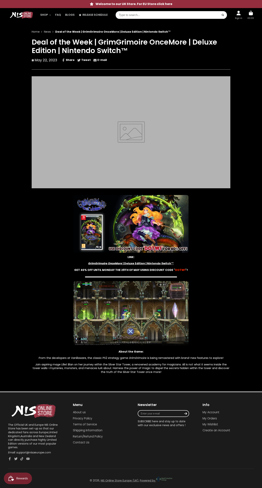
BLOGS (70, 15)
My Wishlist (210, 424)
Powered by (148, 480)
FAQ (58, 15)
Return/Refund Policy (88, 436)
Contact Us (81, 442)
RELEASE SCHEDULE (95, 15)
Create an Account (216, 430)
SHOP (44, 15)
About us (79, 412)
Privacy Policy (82, 418)
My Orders (210, 418)
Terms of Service (85, 424)
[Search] (223, 15)
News (47, 32)
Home (36, 32)
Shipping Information (87, 430)
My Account (211, 412)
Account (238, 15)
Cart (251, 15)
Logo (21, 15)
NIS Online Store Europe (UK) (119, 480)
